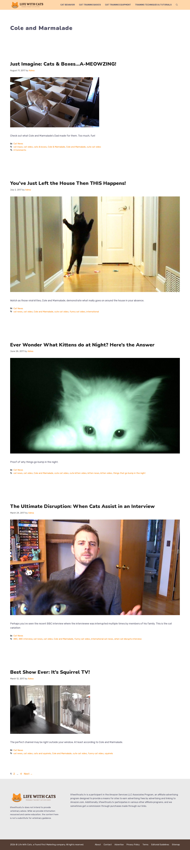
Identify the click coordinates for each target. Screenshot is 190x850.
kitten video (106, 473)
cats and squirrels (42, 753)
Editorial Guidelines (160, 844)
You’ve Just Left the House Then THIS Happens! (68, 183)
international (92, 311)
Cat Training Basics (90, 5)
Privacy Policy (133, 844)
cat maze (18, 147)
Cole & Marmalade (56, 147)
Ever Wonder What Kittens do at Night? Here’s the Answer (82, 344)
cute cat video (94, 147)
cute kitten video (78, 473)
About (98, 844)
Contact (108, 844)
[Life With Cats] (27, 5)
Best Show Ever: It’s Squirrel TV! (50, 672)
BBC (15, 639)
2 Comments (19, 150)
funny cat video (77, 311)
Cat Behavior (67, 5)
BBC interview (25, 639)
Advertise (119, 844)
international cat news (102, 639)
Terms (145, 844)
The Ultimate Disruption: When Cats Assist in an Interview (82, 506)
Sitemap (176, 844)
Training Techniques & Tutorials (153, 5)
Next (28, 773)
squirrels (109, 753)
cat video (28, 147)
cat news (18, 311)
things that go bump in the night (129, 473)
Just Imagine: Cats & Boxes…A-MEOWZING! (63, 64)
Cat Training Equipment (118, 5)
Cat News (18, 143)
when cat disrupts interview (128, 639)
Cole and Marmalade (76, 147)
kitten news (93, 473)
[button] (177, 5)
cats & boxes (40, 147)
